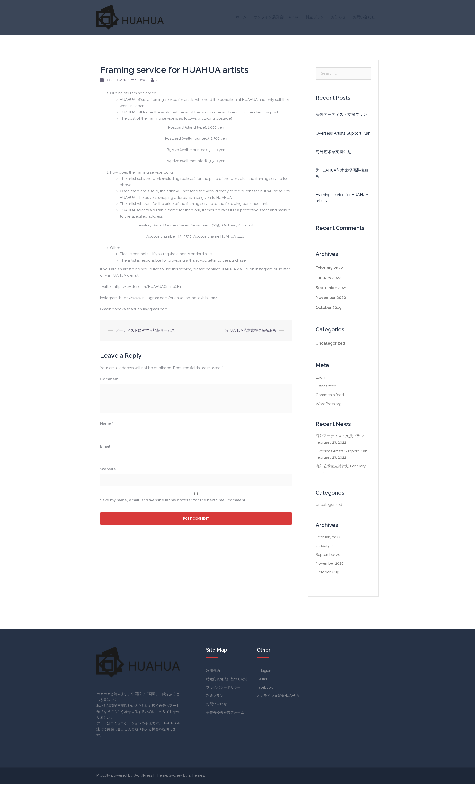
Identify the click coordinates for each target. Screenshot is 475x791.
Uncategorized (330, 343)
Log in (321, 377)
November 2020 (331, 297)
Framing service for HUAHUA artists (342, 197)
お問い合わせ (364, 17)
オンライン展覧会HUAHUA (276, 17)
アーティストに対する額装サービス (145, 330)
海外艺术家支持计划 (333, 151)
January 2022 (328, 277)
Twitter (262, 679)
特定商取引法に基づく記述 (227, 679)
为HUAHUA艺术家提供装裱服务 (250, 330)
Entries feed (326, 386)
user (160, 80)
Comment (109, 379)
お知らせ (338, 17)
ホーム (241, 17)
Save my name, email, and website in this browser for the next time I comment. (173, 500)
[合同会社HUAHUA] (130, 17)
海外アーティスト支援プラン (341, 114)
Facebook (265, 687)
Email (106, 446)
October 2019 (329, 307)
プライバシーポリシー (223, 687)
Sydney (175, 775)
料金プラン (315, 17)
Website (108, 469)
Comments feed (330, 395)
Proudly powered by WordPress (124, 775)
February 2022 (329, 268)
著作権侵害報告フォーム (225, 712)
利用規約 (213, 671)
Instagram (264, 671)
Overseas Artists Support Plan (343, 133)
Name (106, 423)
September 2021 (331, 287)
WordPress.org (329, 404)
